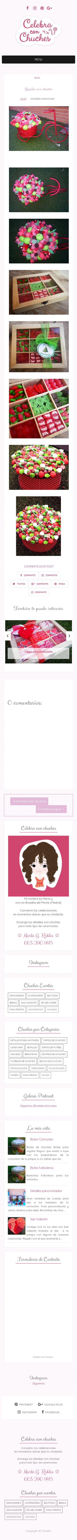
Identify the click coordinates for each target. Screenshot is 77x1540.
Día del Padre (49, 1002)
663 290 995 (38, 943)
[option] (38, 643)
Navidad (52, 1009)
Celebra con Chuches (43, 1357)
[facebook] (27, 8)
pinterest (26, 1404)
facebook (52, 1412)
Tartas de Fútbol (51, 1047)
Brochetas (31, 1054)
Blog (37, 77)
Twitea (21, 583)
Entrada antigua (49, 809)
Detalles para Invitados (24, 1040)
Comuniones (17, 995)
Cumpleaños (35, 995)
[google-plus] (49, 8)
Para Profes (17, 1009)
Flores (14, 1075)
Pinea (61, 583)
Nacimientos (35, 1009)
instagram (29, 1412)
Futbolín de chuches (22, 1061)
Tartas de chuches (54, 1040)
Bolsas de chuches (50, 1061)
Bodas (13, 1002)
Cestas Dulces (18, 1068)
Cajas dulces (56, 1068)
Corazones (37, 1068)
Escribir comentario (42, 98)
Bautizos (52, 995)
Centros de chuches (53, 1054)
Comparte (29, 575)
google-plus (53, 1404)
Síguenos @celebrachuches (38, 1106)
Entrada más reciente (31, 801)
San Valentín (29, 1002)
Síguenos (39, 1383)
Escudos (15, 1054)
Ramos (45, 1075)
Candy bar (16, 1047)
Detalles (32, 1047)
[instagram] (35, 8)
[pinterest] (42, 8)
